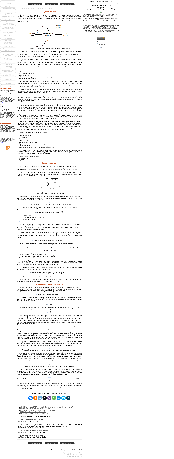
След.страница (67, 4)
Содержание (51, 4)
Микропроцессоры (8, 11)
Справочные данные (8, 86)
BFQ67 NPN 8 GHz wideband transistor (33, 412)
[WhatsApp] (54, 398)
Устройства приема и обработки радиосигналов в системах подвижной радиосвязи (8, 35)
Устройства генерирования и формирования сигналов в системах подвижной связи (8, 43)
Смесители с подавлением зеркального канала (7, 122)
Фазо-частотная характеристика (31, 435)
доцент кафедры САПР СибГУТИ (103, 14)
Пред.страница (35, 4)
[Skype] (63, 398)
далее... (2, 102)
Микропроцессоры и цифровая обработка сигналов (8, 28)
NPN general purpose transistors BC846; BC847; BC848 (38, 410)
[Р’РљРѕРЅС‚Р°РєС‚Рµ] (30, 398)
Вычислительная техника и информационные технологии (8, 4)
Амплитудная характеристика (31, 424)
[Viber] (49, 398)
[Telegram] (40, 398)
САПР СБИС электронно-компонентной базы (8, 66)
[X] (44, 398)
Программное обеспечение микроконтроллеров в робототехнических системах (8, 16)
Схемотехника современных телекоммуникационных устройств (8, 60)
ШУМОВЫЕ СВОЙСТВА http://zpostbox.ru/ (34, 413)
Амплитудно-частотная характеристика (33, 430)
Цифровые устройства (8, 8)
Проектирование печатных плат (8, 49)
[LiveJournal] (68, 398)
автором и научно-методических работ (106, 30)
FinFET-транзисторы (5, 88)
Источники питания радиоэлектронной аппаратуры (8, 54)
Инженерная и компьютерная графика (8, 74)
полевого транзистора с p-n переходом (63, 169)
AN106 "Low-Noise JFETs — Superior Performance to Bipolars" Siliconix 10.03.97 (46, 407)
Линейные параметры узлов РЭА (31, 419)
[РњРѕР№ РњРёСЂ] (59, 398)
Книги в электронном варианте (8, 82)
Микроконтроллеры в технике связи (8, 71)
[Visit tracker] (101, 48)
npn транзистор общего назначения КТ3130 (35, 408)
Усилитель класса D (5, 104)
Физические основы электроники (8, 78)
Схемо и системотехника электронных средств (8, 23)
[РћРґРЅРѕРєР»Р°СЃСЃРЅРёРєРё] (35, 398)
